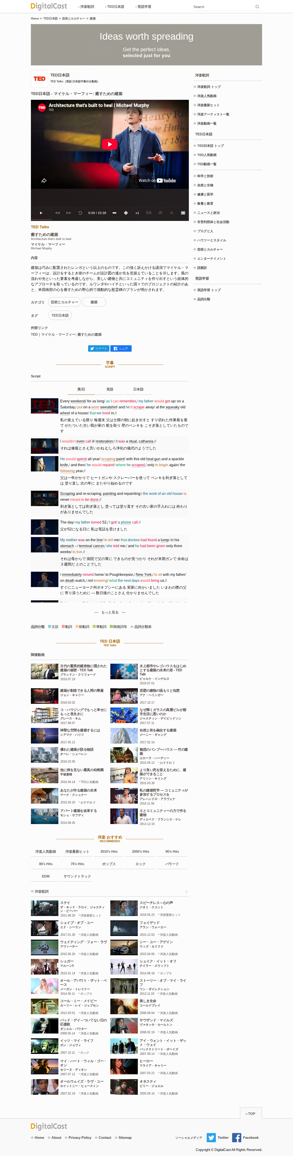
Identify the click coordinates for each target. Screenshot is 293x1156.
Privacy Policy (80, 1137)
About (56, 1137)
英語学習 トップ (209, 290)
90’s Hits (172, 851)
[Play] (41, 213)
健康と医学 (205, 194)
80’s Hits (46, 864)
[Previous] (57, 213)
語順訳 (202, 268)
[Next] (68, 213)
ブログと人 (205, 231)
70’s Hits (77, 864)
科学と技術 (205, 176)
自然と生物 (205, 185)
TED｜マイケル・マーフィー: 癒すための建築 (66, 334)
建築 (92, 18)
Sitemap (125, 1137)
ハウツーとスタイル (211, 240)
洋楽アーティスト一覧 (213, 114)
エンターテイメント (211, 258)
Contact (105, 1137)
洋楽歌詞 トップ (209, 87)
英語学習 (143, 6)
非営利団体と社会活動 (213, 222)
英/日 (81, 389)
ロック (141, 864)
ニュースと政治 (208, 212)
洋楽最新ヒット (77, 851)
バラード (172, 864)
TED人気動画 (207, 155)
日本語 (138, 389)
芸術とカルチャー (73, 18)
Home (35, 18)
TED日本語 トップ (210, 146)
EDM (46, 876)
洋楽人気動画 (45, 851)
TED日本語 (114, 6)
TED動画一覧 (207, 164)
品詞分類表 (143, 627)
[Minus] (114, 213)
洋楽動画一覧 (207, 123)
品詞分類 (203, 299)
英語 (109, 389)
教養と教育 (205, 203)
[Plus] (126, 213)
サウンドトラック (77, 876)
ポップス (109, 864)
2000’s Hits (140, 851)
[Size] (183, 213)
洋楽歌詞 (86, 6)
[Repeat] (80, 213)
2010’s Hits (109, 851)
